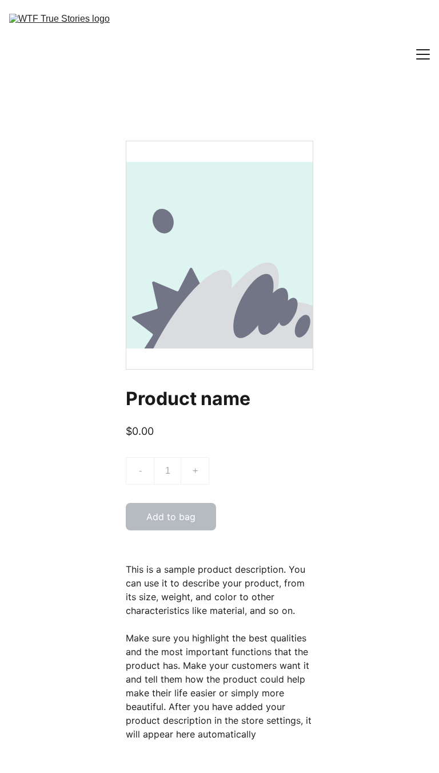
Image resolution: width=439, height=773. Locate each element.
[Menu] (423, 54)
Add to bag (170, 516)
